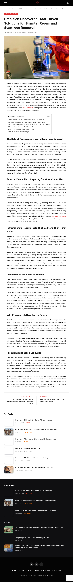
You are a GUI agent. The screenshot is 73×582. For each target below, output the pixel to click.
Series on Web (49, 575)
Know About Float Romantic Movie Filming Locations (34, 467)
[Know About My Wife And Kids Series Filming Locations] (8, 460)
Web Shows (45, 570)
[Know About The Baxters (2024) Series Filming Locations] (8, 441)
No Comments (23, 32)
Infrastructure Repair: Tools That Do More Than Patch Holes (29, 124)
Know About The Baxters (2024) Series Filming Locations (35, 439)
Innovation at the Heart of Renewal (21, 127)
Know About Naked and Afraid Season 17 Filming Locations (36, 429)
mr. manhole (28, 108)
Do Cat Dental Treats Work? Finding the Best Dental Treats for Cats (39, 527)
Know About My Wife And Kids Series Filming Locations (35, 458)
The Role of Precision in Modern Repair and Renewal (26, 120)
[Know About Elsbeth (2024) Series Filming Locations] (8, 422)
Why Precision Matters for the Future (21, 129)
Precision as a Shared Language (20, 132)
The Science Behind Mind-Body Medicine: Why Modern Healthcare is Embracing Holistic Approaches (39, 547)
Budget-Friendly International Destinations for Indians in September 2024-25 (20, 401)
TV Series (21, 570)
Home (5, 8)
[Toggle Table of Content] (47, 116)
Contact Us (56, 570)
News (37, 570)
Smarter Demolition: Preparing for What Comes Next (27, 122)
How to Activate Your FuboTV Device (28, 448)
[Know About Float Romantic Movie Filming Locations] (8, 469)
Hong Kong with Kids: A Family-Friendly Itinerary (32, 538)
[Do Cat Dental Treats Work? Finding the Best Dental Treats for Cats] (8, 529)
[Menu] (5, 3)
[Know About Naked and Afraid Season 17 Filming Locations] (8, 431)
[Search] (68, 3)
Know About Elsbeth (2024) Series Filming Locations (34, 420)
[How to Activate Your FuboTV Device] (8, 450)
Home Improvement (14, 8)
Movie (30, 570)
